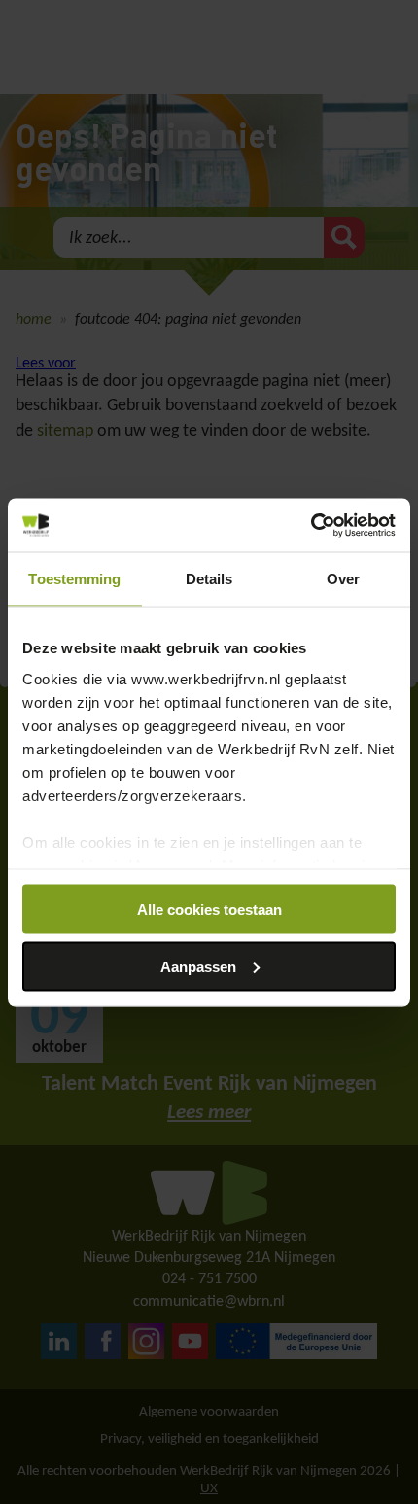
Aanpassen (198, 966)
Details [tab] (209, 579)
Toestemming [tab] (74, 579)
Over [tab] (343, 579)
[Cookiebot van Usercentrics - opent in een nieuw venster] (311, 525)
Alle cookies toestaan (209, 909)
